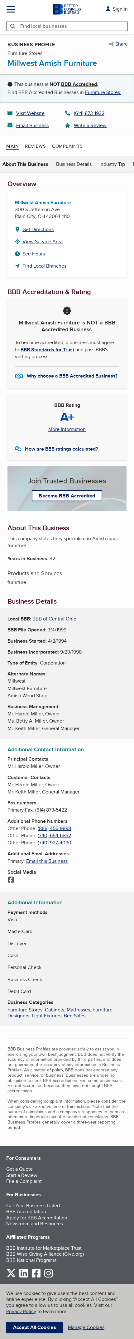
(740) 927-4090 (54, 842)
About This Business (25, 164)
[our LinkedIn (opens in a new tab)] (24, 1276)
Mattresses (78, 1009)
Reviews (35, 146)
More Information (67, 429)
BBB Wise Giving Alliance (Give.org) (45, 1253)
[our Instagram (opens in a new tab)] (49, 1276)
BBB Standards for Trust (47, 349)
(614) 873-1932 (89, 113)
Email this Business (47, 861)
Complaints (67, 146)
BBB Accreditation (26, 1211)
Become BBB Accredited (67, 495)
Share (121, 44)
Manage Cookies (86, 1327)
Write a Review (90, 125)
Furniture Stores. (103, 92)
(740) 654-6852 (54, 835)
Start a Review (21, 1175)
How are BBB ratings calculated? (61, 448)
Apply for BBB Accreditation (36, 1217)
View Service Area (42, 242)
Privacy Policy (21, 1311)
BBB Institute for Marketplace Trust (44, 1248)
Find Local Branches (44, 266)
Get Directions (38, 229)
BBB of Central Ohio (54, 618)
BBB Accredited (79, 84)
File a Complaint (24, 1181)
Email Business (32, 125)
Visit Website (30, 113)
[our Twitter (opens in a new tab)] (11, 1276)
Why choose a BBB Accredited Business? (72, 375)
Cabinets (54, 1009)
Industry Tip (112, 164)
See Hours (33, 254)
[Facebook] (10, 880)
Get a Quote (19, 1169)
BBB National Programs (31, 1260)
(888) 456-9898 (54, 828)
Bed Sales (74, 1015)
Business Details (74, 164)
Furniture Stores (24, 1009)
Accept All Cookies (34, 1327)
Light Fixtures (46, 1015)
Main (12, 146)
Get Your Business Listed (33, 1205)
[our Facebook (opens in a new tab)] (36, 1276)
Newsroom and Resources (34, 1223)
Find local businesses (43, 26)
